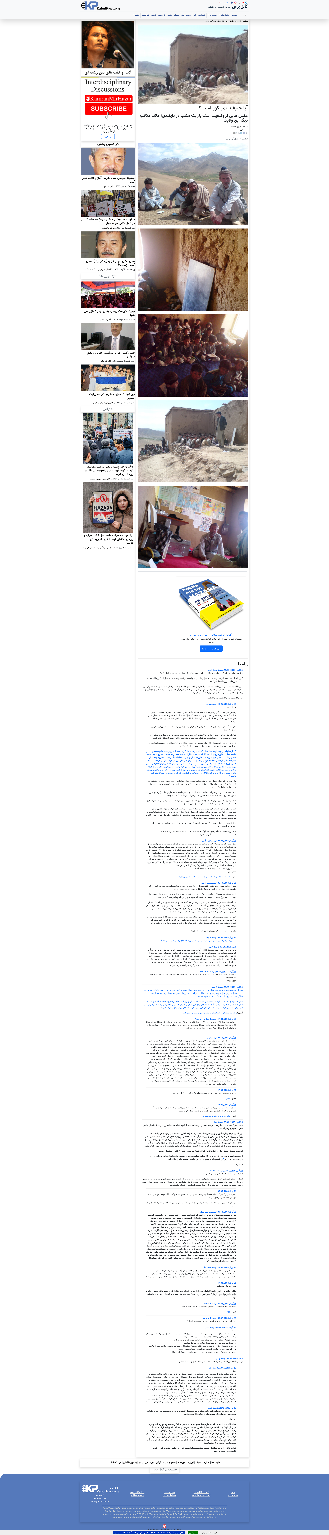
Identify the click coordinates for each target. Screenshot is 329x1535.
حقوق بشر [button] (224, 15)
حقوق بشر (230, 21)
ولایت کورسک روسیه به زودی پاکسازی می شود (109, 313)
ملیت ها (215, 1463)
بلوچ (141, 1463)
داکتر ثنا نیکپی (108, 186)
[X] (234, 133)
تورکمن (181, 1463)
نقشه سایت (233, 1495)
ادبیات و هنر (186, 15)
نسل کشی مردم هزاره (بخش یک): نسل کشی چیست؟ (110, 263)
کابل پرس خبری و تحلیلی (103, 402)
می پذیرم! (193, 1532)
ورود (233, 1492)
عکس (169, 15)
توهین (228, 1098)
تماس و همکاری (137, 1495)
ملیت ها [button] (213, 15)
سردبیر (234, 15)
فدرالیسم (145, 15)
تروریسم (161, 15)
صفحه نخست (242, 21)
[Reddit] (236, 133)
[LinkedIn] (241, 133)
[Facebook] (244, 133)
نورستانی (149, 1463)
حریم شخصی (169, 1492)
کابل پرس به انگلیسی (201, 1495)
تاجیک (199, 1463)
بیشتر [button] (136, 15)
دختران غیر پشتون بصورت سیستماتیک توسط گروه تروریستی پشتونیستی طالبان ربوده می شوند (108, 470)
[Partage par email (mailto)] (246, 133)
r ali (228, 1311)
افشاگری (201, 15)
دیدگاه (176, 15)
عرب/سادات (115, 1463)
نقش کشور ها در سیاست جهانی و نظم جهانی (111, 354)
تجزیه (153, 15)
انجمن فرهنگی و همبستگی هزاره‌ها (97, 547)
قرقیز (158, 1463)
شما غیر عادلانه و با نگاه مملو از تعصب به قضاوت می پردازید (204, 876)
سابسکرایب (108, 136)
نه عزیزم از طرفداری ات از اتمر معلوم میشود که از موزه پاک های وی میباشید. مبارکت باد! (198, 940)
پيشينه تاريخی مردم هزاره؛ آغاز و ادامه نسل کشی (108, 180)
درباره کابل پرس (137, 1492)
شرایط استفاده (169, 1495)
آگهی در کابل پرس (201, 1492)
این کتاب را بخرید (211, 648)
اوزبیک (190, 1463)
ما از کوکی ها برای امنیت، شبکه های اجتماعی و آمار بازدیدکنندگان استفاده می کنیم (149, 1532)
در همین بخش (108, 144)
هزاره (206, 1463)
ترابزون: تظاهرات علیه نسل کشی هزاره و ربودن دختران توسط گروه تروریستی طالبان (108, 539)
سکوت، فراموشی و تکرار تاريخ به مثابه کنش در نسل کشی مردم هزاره (108, 221)
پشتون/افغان (130, 1463)
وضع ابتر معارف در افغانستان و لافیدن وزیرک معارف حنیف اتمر (209, 1012)
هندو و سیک (169, 1463)
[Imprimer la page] (239, 133)
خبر (194, 15)
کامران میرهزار (105, 269)
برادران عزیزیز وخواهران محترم (216, 1115)
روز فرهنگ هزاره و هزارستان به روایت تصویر (112, 396)
